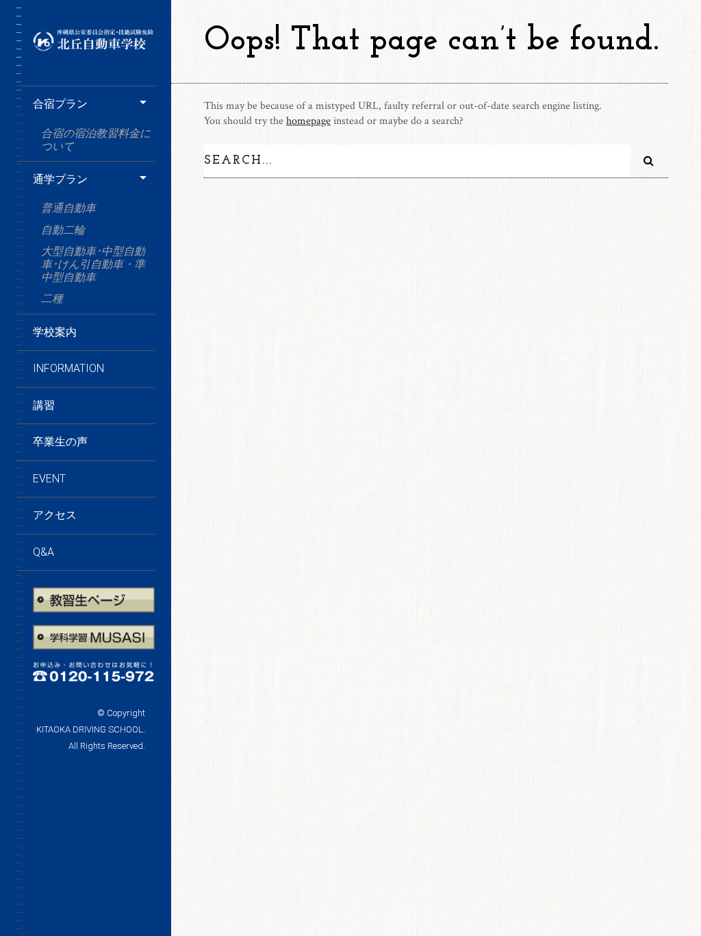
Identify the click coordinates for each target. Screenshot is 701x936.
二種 (52, 298)
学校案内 (55, 331)
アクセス (55, 514)
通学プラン (60, 179)
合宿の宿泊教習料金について (96, 140)
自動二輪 (63, 229)
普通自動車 (74, 207)
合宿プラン (60, 103)
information (68, 368)
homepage (308, 121)
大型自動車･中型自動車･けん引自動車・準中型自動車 (93, 264)
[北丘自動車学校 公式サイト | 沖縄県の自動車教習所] (94, 47)
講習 (44, 405)
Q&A (43, 551)
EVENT (49, 478)
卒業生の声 (60, 441)
